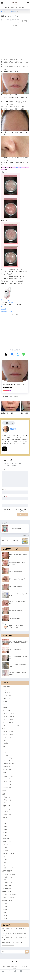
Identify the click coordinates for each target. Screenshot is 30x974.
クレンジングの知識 (9, 722)
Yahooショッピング (6, 311)
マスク (5, 856)
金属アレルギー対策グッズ (11, 897)
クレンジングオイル (9, 716)
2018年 (6, 832)
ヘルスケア (5, 746)
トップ (27, 972)
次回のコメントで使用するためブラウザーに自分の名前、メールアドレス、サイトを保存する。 (15, 510)
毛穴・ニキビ (7, 880)
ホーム (7, 7)
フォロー (21, 972)
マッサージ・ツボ (8, 760)
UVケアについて (8, 812)
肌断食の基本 (7, 888)
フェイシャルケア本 (9, 690)
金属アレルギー (6, 891)
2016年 (6, 826)
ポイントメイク (8, 781)
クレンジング (6, 710)
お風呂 (5, 752)
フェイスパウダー (8, 779)
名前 (4, 489)
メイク (4, 773)
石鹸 (5, 802)
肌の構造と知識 (8, 882)
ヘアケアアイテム (8, 731)
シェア (15, 972)
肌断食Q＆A (5, 838)
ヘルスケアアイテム (9, 758)
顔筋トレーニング (8, 868)
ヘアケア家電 (7, 737)
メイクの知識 (7, 787)
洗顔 (3, 794)
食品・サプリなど (7, 900)
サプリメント (7, 903)
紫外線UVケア (6, 806)
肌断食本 (6, 701)
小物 (5, 862)
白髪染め (6, 743)
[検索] (27, 952)
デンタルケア (7, 755)
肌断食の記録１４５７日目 (8, 942)
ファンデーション (8, 776)
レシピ (5, 906)
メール (4, 496)
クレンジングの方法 (9, 719)
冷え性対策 (7, 766)
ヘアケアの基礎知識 (9, 734)
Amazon (3, 306)
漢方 (5, 912)
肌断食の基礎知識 (7, 871)
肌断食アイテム (6, 841)
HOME (15, 962)
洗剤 (5, 865)
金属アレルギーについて (10, 894)
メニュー (9, 972)
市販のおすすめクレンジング (11, 725)
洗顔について (7, 800)
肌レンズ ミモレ (5, 300)
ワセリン (6, 859)
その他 (5, 847)
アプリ (5, 749)
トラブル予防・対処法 (9, 874)
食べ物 (5, 915)
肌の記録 (16, 396)
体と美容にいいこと (9, 763)
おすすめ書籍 (6, 686)
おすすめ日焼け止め (9, 814)
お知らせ (4, 707)
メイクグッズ (7, 784)
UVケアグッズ (7, 809)
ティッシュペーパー (9, 853)
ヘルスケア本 (7, 695)
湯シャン (6, 740)
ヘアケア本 (7, 692)
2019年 (6, 835)
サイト (4, 502)
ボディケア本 (7, 698)
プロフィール (14, 7)
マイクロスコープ (7, 769)
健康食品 (6, 909)
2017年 (6, 829)
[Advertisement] (15, 42)
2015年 (6, 823)
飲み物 (5, 918)
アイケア (6, 845)
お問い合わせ (22, 7)
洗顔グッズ (7, 797)
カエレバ (10, 302)
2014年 (10, 396)
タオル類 (6, 850)
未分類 (4, 790)
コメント (5, 470)
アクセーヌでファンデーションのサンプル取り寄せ (13, 928)
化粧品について (8, 877)
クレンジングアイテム (9, 714)
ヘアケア (4, 728)
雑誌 (5, 704)
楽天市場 (3, 309)
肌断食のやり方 (8, 885)
